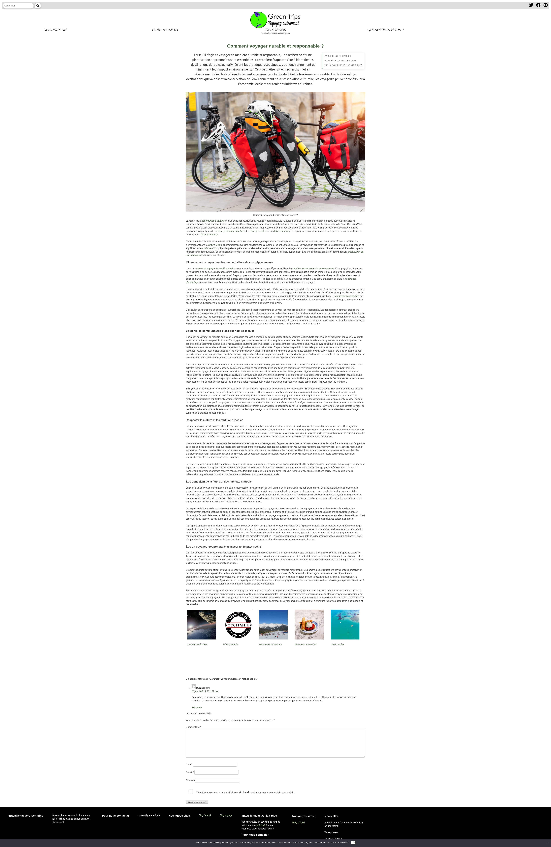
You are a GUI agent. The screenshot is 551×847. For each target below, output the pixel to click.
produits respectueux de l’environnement (313, 268)
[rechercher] (37, 6)
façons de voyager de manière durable (215, 268)
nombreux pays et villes (347, 296)
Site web (190, 780)
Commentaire (193, 727)
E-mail (190, 772)
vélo (243, 310)
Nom (189, 764)
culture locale (215, 245)
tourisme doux (209, 248)
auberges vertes (258, 231)
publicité (261, 825)
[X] (531, 7)
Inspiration (275, 30)
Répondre (197, 707)
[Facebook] (538, 7)
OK (353, 843)
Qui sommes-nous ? (385, 30)
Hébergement (165, 30)
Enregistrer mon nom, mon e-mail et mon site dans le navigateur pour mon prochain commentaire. (246, 792)
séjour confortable (209, 234)
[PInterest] (545, 7)
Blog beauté (205, 815)
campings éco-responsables (230, 231)
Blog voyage (226, 815)
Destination (55, 30)
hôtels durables (282, 231)
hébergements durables (214, 221)
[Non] (547, 843)
